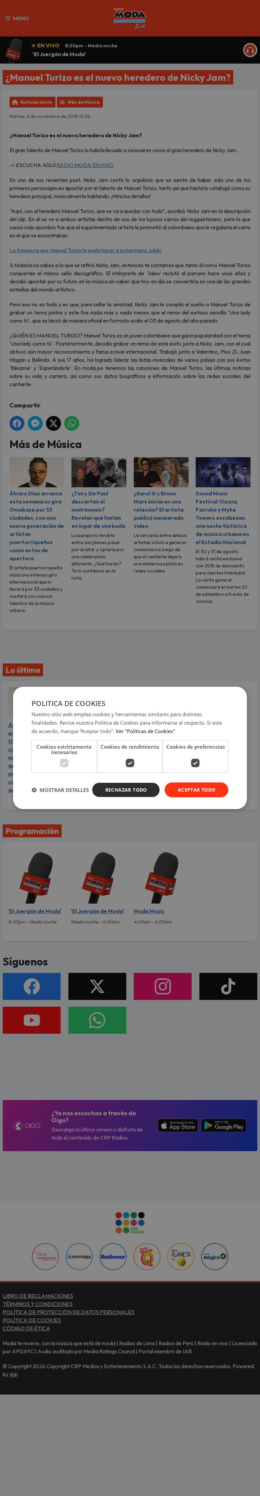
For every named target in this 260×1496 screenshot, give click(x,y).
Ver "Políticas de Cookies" (145, 731)
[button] (60, 790)
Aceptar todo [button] (197, 789)
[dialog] (130, 748)
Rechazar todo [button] (126, 789)
